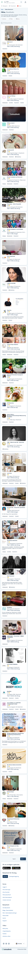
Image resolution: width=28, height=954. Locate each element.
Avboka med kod (7, 900)
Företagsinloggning (14, 876)
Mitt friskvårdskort (7, 897)
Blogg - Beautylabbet (8, 910)
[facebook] (9, 944)
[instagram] (4, 944)
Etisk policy (5, 928)
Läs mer (5, 876)
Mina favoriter (6, 892)
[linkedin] (6, 944)
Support (5, 920)
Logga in (5, 887)
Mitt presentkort (7, 894)
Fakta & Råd (5, 915)
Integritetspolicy (7, 931)
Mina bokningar (6, 889)
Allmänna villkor (6, 936)
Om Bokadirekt (6, 907)
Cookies (4, 933)
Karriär (4, 918)
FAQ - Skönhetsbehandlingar (10, 913)
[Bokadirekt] (2, 2)
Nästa (22, 858)
